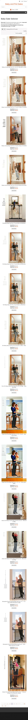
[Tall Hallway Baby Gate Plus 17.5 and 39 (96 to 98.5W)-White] (14, 247)
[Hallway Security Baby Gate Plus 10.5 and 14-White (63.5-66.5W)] (14, 169)
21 (2, 705)
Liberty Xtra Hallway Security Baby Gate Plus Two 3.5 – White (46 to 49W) (14, 521)
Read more (14, 72)
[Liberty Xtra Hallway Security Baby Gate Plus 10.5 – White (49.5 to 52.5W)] (14, 544)
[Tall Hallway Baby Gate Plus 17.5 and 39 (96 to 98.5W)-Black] (14, 208)
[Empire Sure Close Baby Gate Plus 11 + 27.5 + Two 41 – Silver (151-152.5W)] (14, 414)
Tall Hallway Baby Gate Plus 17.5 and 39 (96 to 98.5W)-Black (14, 223)
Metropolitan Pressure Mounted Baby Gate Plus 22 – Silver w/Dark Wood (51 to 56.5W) (14, 645)
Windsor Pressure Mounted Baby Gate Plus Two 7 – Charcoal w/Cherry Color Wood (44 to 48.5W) (14, 693)
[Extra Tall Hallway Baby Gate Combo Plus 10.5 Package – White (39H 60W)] (14, 370)
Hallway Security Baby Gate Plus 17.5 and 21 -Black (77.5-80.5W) (14, 145)
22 (5, 705)
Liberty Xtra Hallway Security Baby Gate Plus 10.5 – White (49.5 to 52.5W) (14, 559)
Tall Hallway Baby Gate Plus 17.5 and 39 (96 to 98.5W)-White (14, 264)
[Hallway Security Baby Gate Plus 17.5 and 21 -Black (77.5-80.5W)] (14, 130)
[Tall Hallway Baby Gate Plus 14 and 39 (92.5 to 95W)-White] (14, 288)
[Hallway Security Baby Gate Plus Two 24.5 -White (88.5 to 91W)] (14, 51)
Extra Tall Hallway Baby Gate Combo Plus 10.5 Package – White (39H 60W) (14, 387)
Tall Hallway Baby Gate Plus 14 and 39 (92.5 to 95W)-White (14, 304)
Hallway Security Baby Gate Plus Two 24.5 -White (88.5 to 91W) (14, 67)
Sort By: (25, 31)
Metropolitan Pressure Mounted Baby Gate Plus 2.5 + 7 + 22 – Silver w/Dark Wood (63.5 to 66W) (14, 602)
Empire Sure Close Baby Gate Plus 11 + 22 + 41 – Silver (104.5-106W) (14, 483)
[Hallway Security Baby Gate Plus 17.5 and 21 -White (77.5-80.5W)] (14, 91)
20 (24, 703)
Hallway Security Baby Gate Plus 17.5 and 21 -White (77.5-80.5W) (14, 107)
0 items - (15, 9)
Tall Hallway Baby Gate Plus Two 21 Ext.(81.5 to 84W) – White (14, 345)
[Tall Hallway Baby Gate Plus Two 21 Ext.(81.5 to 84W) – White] (14, 329)
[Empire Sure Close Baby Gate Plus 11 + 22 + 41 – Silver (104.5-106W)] (14, 463)
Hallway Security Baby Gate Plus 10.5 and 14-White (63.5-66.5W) (14, 185)
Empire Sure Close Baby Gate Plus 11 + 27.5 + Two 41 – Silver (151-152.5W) (14, 435)
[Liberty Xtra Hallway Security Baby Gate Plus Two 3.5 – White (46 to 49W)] (14, 506)
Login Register (24, 1)
